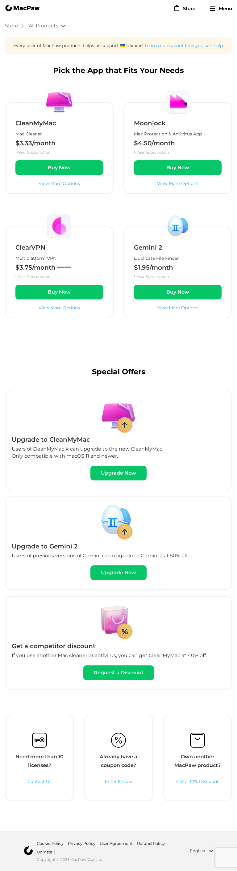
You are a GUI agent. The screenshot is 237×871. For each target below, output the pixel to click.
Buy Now (59, 168)
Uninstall (46, 851)
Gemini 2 (148, 247)
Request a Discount (118, 673)
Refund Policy (151, 843)
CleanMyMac (35, 123)
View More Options (59, 183)
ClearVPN (30, 247)
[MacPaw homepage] (22, 8)
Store (11, 26)
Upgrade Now (118, 473)
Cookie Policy (50, 843)
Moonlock (150, 123)
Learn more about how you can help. (184, 45)
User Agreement (116, 843)
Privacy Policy (81, 843)
